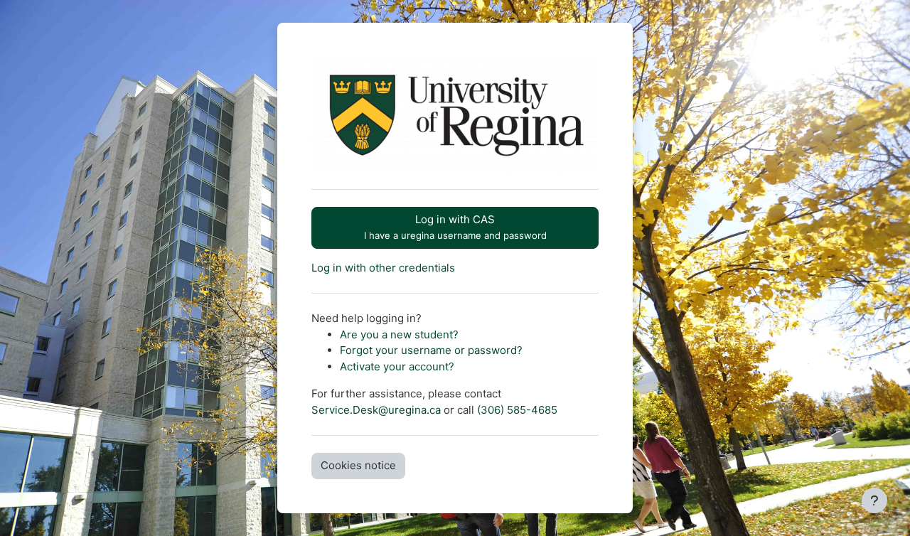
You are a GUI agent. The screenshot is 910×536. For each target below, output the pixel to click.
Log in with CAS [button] (455, 227)
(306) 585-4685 (517, 410)
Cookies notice (358, 465)
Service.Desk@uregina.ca (376, 410)
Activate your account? (397, 366)
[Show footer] (874, 500)
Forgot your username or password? (431, 350)
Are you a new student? (399, 334)
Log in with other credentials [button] (383, 267)
